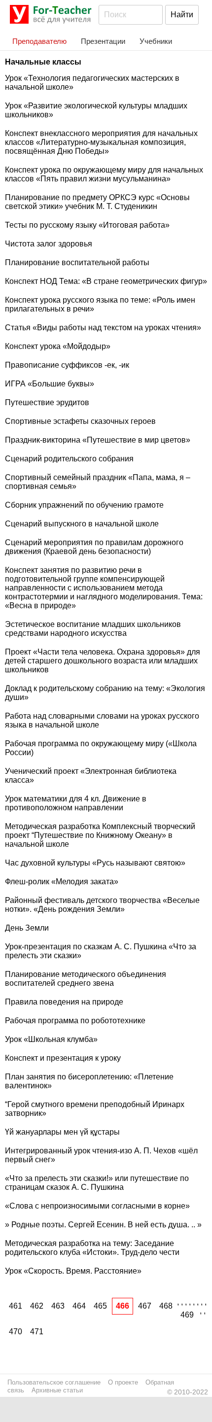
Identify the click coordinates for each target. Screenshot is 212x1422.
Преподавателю (39, 41)
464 (79, 1306)
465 (100, 1306)
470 (15, 1331)
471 (36, 1331)
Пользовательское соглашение (54, 1382)
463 (58, 1306)
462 (36, 1306)
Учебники (156, 41)
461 (15, 1306)
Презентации (103, 41)
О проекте (123, 1382)
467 (144, 1306)
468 (166, 1306)
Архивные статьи (57, 1390)
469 (187, 1315)
